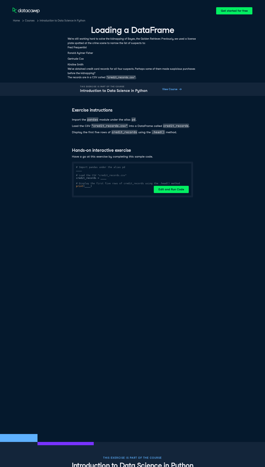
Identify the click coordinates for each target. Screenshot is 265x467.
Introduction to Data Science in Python (62, 20)
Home (16, 20)
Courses (30, 20)
